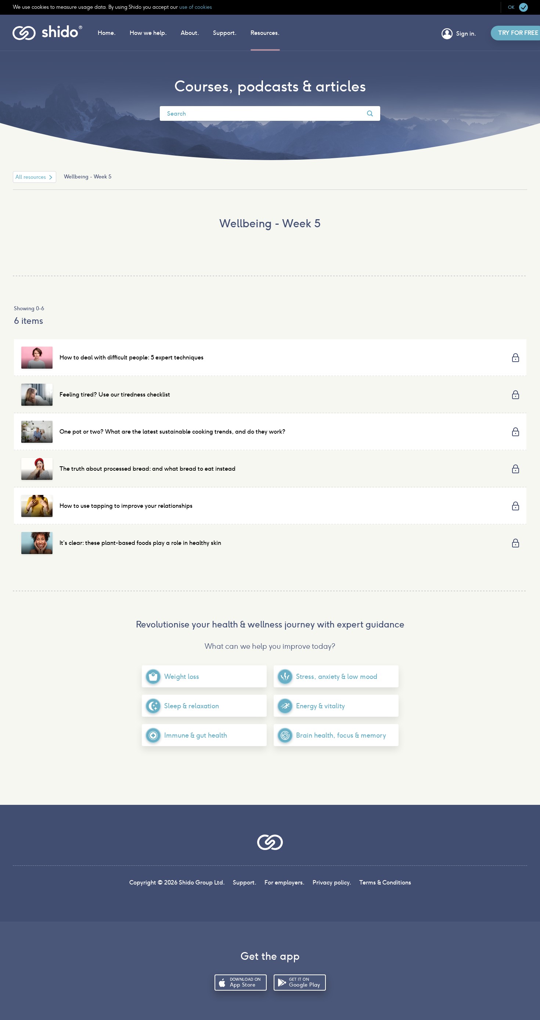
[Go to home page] (47, 38)
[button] (518, 7)
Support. (225, 33)
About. (190, 33)
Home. (107, 33)
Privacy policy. (332, 883)
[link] (270, 357)
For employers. (284, 883)
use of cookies (195, 7)
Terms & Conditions (385, 883)
